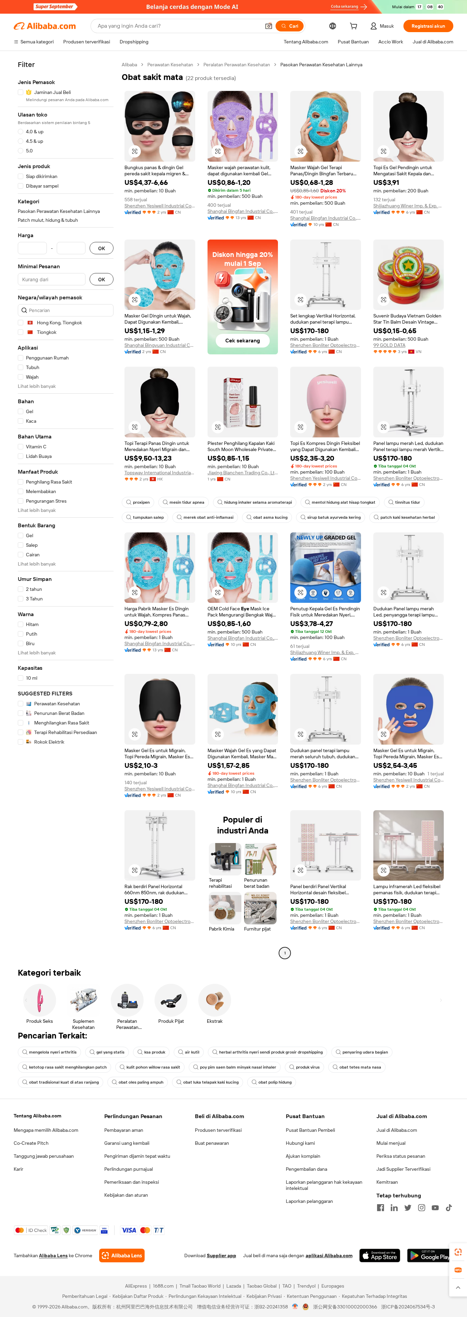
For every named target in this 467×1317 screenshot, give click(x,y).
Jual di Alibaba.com (396, 1130)
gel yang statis (110, 1052)
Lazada (233, 1286)
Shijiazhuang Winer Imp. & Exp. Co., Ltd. (408, 205)
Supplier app (221, 1255)
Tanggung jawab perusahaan (44, 1156)
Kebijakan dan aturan (126, 1195)
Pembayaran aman (123, 1130)
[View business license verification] (295, 1306)
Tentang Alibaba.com (37, 1115)
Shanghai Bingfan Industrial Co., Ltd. (243, 211)
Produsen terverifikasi (218, 1130)
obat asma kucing (270, 517)
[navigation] (66, 509)
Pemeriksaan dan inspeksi (131, 1182)
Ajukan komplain (303, 1156)
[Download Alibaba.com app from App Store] (379, 1255)
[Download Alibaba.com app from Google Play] (430, 1255)
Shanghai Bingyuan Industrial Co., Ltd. (159, 345)
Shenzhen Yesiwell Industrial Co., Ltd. (159, 205)
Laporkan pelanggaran (309, 1201)
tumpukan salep (148, 517)
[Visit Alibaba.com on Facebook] (380, 1208)
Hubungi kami (300, 1143)
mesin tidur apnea (187, 502)
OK (101, 248)
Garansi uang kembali (126, 1143)
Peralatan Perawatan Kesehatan (236, 64)
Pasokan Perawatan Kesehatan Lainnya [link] (321, 64)
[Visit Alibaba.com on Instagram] (421, 1208)
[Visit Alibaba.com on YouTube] (435, 1208)
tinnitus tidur (407, 502)
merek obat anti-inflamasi (209, 517)
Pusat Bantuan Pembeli (310, 1130)
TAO (286, 1286)
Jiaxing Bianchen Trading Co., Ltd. (243, 472)
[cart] (355, 27)
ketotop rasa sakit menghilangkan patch (68, 1067)
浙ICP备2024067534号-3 (408, 1306)
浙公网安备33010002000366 (345, 1306)
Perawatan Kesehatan (170, 64)
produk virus (308, 1067)
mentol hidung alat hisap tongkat (343, 502)
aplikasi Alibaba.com (329, 1255)
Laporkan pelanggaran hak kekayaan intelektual (324, 1185)
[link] (458, 1252)
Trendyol (306, 1286)
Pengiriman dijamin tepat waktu (137, 1156)
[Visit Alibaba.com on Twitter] (408, 1208)
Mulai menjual (390, 1143)
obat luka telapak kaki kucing (211, 1082)
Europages (332, 1286)
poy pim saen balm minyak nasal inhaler (238, 1067)
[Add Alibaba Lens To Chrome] (122, 1255)
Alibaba (129, 64)
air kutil (192, 1052)
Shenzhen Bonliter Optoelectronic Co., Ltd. (325, 345)
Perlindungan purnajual (128, 1169)
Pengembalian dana (306, 1169)
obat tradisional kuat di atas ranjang (64, 1082)
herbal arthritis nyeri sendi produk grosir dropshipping (271, 1052)
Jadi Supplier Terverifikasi (403, 1169)
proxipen (141, 502)
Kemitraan (387, 1182)
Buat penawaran (212, 1143)
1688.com (163, 1286)
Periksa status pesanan (400, 1156)
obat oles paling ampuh (141, 1082)
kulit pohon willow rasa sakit (153, 1067)
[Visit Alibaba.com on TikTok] (449, 1208)
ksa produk (154, 1052)
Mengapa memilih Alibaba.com (46, 1130)
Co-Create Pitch (31, 1143)
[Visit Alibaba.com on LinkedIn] (394, 1208)
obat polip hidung (275, 1082)
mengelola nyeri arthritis (53, 1052)
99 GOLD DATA (389, 345)
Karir (18, 1169)
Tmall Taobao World (200, 1286)
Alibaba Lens (53, 1255)
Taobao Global (262, 1286)
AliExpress (136, 1286)
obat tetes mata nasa (360, 1067)
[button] (269, 26)
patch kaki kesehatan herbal (408, 517)
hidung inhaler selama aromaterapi (258, 502)
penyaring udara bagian (365, 1052)
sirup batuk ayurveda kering (334, 517)
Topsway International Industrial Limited (159, 472)
